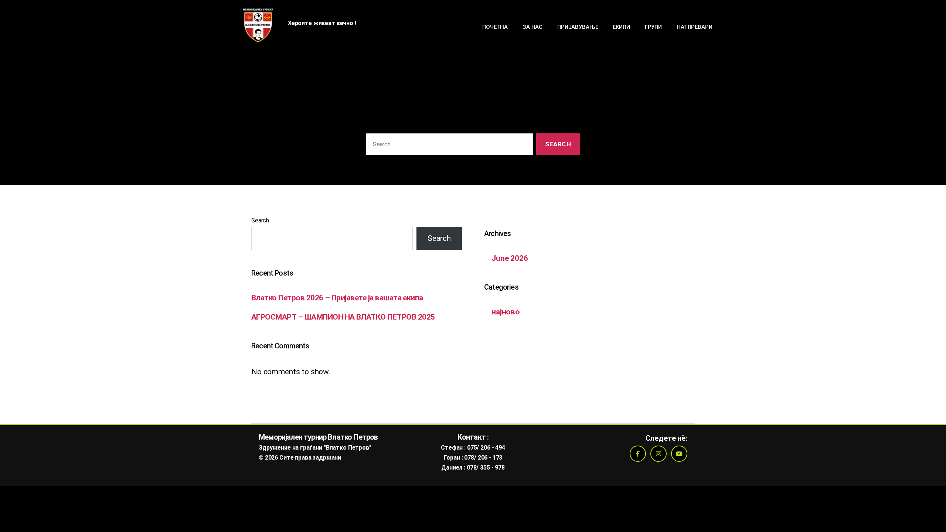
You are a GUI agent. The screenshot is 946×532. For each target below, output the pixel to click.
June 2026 (509, 258)
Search (260, 220)
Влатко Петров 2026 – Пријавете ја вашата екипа (337, 297)
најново (505, 311)
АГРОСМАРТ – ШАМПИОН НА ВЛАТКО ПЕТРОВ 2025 (343, 317)
